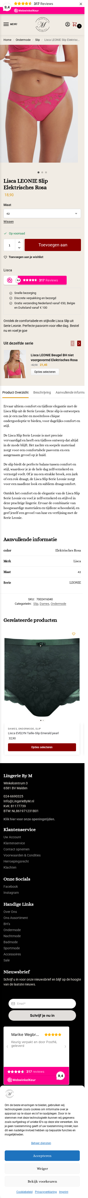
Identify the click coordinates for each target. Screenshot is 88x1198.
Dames (44, 603)
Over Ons (10, 912)
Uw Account (12, 837)
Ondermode (23, 40)
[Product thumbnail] (17, 364)
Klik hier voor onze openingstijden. (29, 819)
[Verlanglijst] (73, 633)
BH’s (7, 924)
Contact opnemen (17, 849)
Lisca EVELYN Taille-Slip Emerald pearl (33, 733)
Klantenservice (14, 843)
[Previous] (72, 343)
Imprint (63, 1192)
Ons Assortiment (16, 918)
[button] (75, 24)
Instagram (11, 892)
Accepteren (42, 1156)
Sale (7, 960)
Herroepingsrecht (16, 861)
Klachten (10, 867)
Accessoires (12, 954)
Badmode (11, 942)
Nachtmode (12, 936)
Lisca (8, 270)
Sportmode (12, 948)
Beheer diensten (41, 1143)
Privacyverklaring (46, 1192)
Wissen (9, 221)
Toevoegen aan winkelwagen (52, 246)
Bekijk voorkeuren (42, 1181)
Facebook (11, 886)
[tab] (15, 392)
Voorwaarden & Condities (22, 855)
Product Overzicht (15, 392)
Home (7, 40)
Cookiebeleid (24, 1192)
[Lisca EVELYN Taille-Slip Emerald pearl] (42, 676)
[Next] (79, 343)
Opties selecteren (45, 372)
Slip (37, 40)
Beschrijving (42, 392)
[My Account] (67, 24)
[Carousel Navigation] (74, 343)
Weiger (42, 1169)
